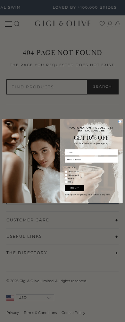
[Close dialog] (119, 121)
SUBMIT (74, 188)
